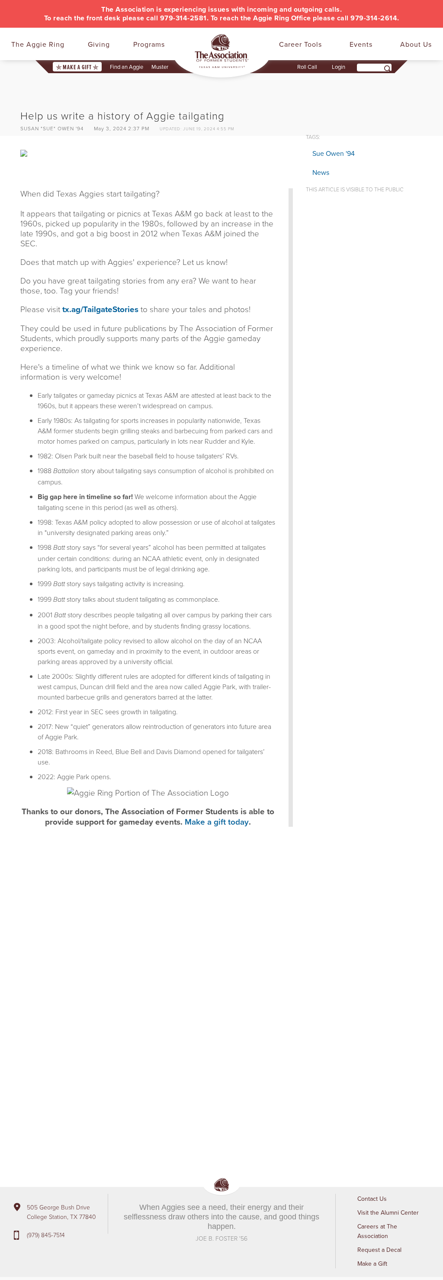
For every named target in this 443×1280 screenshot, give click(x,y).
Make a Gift (77, 67)
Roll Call (307, 67)
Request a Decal (379, 1249)
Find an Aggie (126, 67)
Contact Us (372, 1198)
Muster (159, 67)
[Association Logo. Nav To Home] (222, 51)
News (320, 172)
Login (338, 67)
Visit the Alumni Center (388, 1212)
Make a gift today (217, 822)
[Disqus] (156, 963)
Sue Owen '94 (333, 153)
